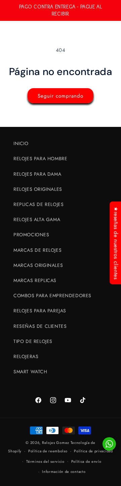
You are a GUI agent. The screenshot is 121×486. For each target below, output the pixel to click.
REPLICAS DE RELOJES (38, 204)
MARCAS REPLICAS (34, 280)
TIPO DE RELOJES (32, 341)
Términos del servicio (45, 461)
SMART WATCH (30, 371)
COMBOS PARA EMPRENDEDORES (52, 295)
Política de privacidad (93, 451)
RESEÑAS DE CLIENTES (40, 326)
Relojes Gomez (55, 442)
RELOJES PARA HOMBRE (40, 158)
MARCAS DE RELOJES (37, 250)
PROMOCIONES (31, 234)
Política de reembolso (48, 451)
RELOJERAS (25, 356)
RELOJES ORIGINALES (37, 189)
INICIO (21, 143)
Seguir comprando (60, 96)
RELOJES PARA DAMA (37, 174)
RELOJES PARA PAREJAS (39, 310)
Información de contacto (63, 471)
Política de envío (86, 461)
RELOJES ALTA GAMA (36, 219)
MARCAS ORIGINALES (38, 265)
